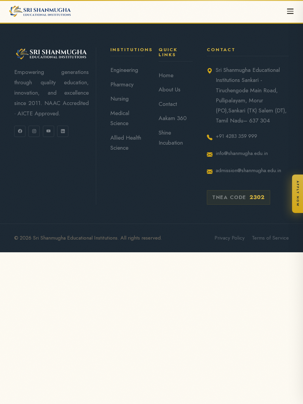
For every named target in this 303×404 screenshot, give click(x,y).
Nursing (119, 98)
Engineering (124, 70)
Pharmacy (121, 84)
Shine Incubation (171, 137)
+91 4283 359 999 (236, 136)
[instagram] (34, 131)
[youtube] (48, 131)
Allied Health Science (125, 142)
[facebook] (19, 131)
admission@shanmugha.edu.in (248, 170)
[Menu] (290, 11)
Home (166, 75)
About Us (169, 89)
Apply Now (298, 193)
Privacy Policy (230, 238)
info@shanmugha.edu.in (242, 153)
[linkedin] (62, 131)
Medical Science (119, 118)
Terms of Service (270, 238)
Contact (168, 104)
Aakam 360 (173, 118)
